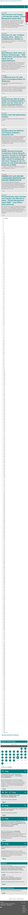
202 (4, 526)
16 (3, 242)
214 (4, 544)
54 (3, 300)
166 (4, 471)
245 (4, 592)
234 (4, 575)
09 (25, 751)
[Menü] (4, 6)
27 (3, 259)
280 (4, 645)
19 (3, 247)
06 (13, 751)
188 (4, 505)
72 (3, 328)
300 (4, 676)
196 (4, 517)
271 (4, 631)
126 (4, 410)
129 (4, 415)
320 (4, 706)
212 (4, 541)
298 (4, 673)
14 (3, 239)
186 (4, 502)
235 (4, 576)
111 (4, 387)
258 (4, 611)
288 (4, 657)
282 (4, 648)
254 (4, 605)
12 (3, 236)
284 (4, 651)
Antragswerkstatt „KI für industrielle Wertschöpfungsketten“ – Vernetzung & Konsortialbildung (11, 776)
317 (4, 702)
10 (3, 233)
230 (4, 569)
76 (3, 334)
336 (4, 731)
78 (3, 337)
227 (4, 564)
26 (3, 257)
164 (4, 468)
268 (4, 627)
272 (4, 633)
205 (4, 531)
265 (4, 622)
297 (4, 671)
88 (3, 352)
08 (21, 751)
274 (4, 636)
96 (3, 364)
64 (3, 315)
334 (4, 727)
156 (4, 456)
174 (4, 483)
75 (3, 332)
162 (4, 465)
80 (3, 340)
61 (3, 311)
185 (4, 500)
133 (4, 421)
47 (3, 290)
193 (4, 512)
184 (4, 499)
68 (3, 322)
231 (4, 570)
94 (3, 361)
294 (4, 666)
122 (4, 404)
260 (4, 615)
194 (4, 514)
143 (4, 436)
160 (4, 462)
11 (3, 235)
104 (4, 376)
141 (4, 433)
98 (3, 367)
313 (4, 695)
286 (4, 654)
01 (21, 748)
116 (4, 395)
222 (4, 557)
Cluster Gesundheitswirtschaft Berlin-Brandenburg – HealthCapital (8, 904)
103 (4, 375)
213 (4, 543)
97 (3, 366)
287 (4, 656)
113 (4, 390)
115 (4, 393)
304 (4, 682)
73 (3, 329)
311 (4, 692)
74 (3, 331)
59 (3, 308)
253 (4, 604)
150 (4, 447)
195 (4, 515)
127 (4, 412)
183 (4, 497)
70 (3, 325)
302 (4, 679)
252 (4, 602)
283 (4, 650)
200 (4, 523)
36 (3, 273)
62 (3, 312)
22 (3, 251)
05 (10, 751)
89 (3, 354)
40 (3, 279)
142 (4, 434)
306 (4, 685)
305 (4, 683)
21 (3, 250)
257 (4, 610)
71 (3, 326)
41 (3, 280)
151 (4, 448)
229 (4, 567)
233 (4, 573)
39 (3, 277)
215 (4, 546)
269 (4, 628)
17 (3, 244)
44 (3, 285)
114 (4, 392)
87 (3, 351)
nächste (5, 732)
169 (4, 476)
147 (4, 442)
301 (4, 677)
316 (4, 700)
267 (4, 625)
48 (3, 291)
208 (4, 535)
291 (4, 662)
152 (4, 450)
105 (4, 378)
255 (4, 607)
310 (4, 691)
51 (3, 296)
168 (4, 474)
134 (4, 422)
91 (3, 357)
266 (4, 624)
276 (4, 639)
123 (4, 406)
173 (4, 482)
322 (4, 709)
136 (4, 425)
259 (4, 613)
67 (3, 320)
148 (4, 444)
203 (4, 528)
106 (4, 380)
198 (4, 520)
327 (4, 717)
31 (3, 265)
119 (4, 399)
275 (4, 637)
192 (4, 511)
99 (3, 369)
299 (4, 674)
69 (3, 323)
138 (4, 428)
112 (4, 389)
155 (4, 454)
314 (4, 697)
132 (4, 419)
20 (3, 248)
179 (4, 491)
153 (4, 451)
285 (4, 653)
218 (4, 550)
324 (4, 712)
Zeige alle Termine (7, 767)
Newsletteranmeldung (7, 888)
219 (4, 552)
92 (3, 358)
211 (4, 540)
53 (3, 299)
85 (3, 348)
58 (3, 306)
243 (4, 589)
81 (3, 341)
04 (6, 751)
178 (4, 489)
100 (4, 370)
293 (4, 665)
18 (3, 245)
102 (4, 373)
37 (3, 274)
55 (3, 302)
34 (3, 270)
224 (4, 560)
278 (4, 642)
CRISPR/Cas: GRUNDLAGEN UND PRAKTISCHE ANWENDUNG (10, 796)
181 (4, 494)
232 (4, 572)
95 (3, 363)
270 (4, 630)
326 (4, 715)
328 (4, 718)
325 (4, 714)
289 (4, 659)
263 (4, 619)
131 (4, 418)
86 (3, 349)
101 (4, 372)
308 (4, 688)
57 (3, 305)
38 (3, 276)
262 (4, 618)
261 (4, 616)
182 (4, 496)
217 (4, 549)
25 (3, 256)
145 (4, 439)
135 (4, 424)
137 (4, 427)
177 (4, 488)
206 (4, 532)
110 (4, 386)
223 (4, 558)
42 (3, 282)
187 (4, 503)
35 (3, 271)
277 (4, 641)
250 (4, 599)
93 (3, 360)
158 (4, 459)
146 (4, 441)
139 (4, 430)
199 (4, 521)
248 (4, 596)
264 (4, 621)
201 (4, 525)
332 (4, 724)
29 (3, 262)
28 (3, 261)
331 (4, 723)
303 (4, 680)
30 (3, 264)
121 (4, 402)
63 (3, 314)
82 (3, 343)
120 (4, 401)
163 (4, 467)
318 (4, 703)
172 (4, 480)
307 (4, 686)
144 (4, 438)
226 (4, 563)
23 (3, 253)
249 (4, 598)
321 (4, 708)
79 (3, 338)
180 (4, 492)
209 (4, 537)
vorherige (5, 218)
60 (3, 309)
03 (2, 751)
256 (4, 608)
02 (25, 748)
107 (4, 381)
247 (4, 595)
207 (4, 534)
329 (4, 720)
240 (4, 584)
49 (3, 293)
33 (3, 268)
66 (3, 318)
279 (4, 644)
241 (4, 586)
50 (3, 294)
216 (4, 547)
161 (4, 464)
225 (4, 561)
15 (3, 241)
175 (4, 485)
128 (4, 413)
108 (4, 383)
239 (4, 583)
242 (4, 587)
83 (3, 344)
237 (4, 579)
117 (4, 396)
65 (3, 317)
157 (4, 457)
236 (4, 578)
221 (4, 555)
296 (4, 669)
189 (4, 506)
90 (3, 355)
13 (3, 238)
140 (4, 431)
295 (4, 668)
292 (4, 663)
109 (4, 384)
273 (4, 634)
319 (4, 705)
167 (4, 473)
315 (4, 699)
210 (4, 538)
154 (4, 453)
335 (4, 729)
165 (4, 470)
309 (4, 689)
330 (4, 721)
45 (3, 286)
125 (4, 409)
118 (4, 398)
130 (4, 416)
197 (4, 518)
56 (3, 303)
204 (4, 529)
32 (3, 267)
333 (4, 726)
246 (4, 593)
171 (4, 479)
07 (17, 751)
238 (4, 581)
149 (4, 445)
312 (4, 694)
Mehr (4, 789)
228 (4, 566)
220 (4, 554)
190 (4, 508)
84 (3, 346)
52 (3, 297)
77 (3, 335)
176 (4, 486)
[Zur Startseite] (11, 1)
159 (4, 460)
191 (4, 509)
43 (3, 283)
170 (4, 477)
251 (4, 601)
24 (3, 254)
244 (4, 590)
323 (4, 711)
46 (3, 288)
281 (4, 647)
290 (4, 660)
